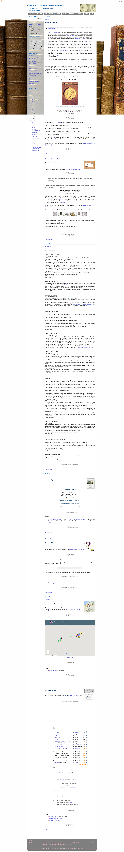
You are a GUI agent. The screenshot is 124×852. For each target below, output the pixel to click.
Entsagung (57, 762)
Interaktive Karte (53, 670)
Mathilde (51, 13)
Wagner (86, 13)
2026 (32, 90)
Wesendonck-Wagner (34, 57)
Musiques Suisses (74, 777)
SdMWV (43, 845)
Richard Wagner (51, 28)
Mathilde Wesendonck (53, 32)
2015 (32, 111)
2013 (32, 114)
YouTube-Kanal (52, 816)
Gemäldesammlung (64, 843)
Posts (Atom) (54, 836)
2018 (32, 105)
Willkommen (39, 13)
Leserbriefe (48, 246)
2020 (32, 101)
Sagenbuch (32, 844)
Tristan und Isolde (70, 35)
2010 (32, 120)
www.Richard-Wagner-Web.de (87, 456)
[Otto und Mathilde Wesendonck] (70, 216)
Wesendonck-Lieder (59, 845)
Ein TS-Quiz (52, 583)
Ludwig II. (57, 55)
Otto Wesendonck (70, 43)
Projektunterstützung (34, 81)
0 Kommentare (48, 153)
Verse (49, 522)
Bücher (64, 13)
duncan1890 (70, 848)
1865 (79, 50)
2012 (32, 116)
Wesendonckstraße (70, 844)
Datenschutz (32, 83)
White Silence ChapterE (62, 284)
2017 (32, 107)
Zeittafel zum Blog (33, 66)
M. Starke (75, 762)
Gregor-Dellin (88, 41)
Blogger (81, 848)
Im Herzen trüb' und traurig (61, 748)
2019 (32, 103)
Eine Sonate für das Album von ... (62, 741)
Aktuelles (32, 13)
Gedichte (58, 13)
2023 (32, 96)
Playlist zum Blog (49, 686)
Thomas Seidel (52, 230)
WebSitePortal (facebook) (35, 73)
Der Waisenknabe (59, 744)
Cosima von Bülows (64, 50)
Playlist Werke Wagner (54, 820)
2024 (32, 94)
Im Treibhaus (58, 735)
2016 (32, 109)
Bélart (76, 37)
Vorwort (47, 19)
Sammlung (79, 13)
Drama (38, 843)
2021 (32, 99)
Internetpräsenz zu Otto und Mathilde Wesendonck (36, 147)
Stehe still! (57, 734)
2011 (32, 118)
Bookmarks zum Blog (34, 70)
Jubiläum (76, 843)
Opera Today (70, 770)
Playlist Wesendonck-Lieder (55, 818)
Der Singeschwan (59, 746)
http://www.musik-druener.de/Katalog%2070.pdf (83, 304)
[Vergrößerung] (48, 519)
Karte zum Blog (49, 599)
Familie (46, 843)
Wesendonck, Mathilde (55, 519)
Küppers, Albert (57, 106)
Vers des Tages (49, 476)
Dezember (34, 124)
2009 (32, 122)
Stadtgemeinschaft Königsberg (85, 347)
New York (92, 843)
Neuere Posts (49, 834)
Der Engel (57, 732)
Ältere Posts (91, 834)
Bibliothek (31, 843)
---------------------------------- (35, 71)
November (34, 125)
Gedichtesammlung (54, 843)
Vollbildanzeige (69, 657)
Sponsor (59, 199)
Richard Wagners (52, 610)
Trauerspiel (48, 844)
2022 (32, 97)
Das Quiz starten (70, 568)
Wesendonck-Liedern (80, 38)
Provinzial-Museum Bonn (78, 106)
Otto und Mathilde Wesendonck (73, 169)
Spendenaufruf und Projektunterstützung (37, 143)
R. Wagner (75, 732)
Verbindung (63, 202)
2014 (32, 113)
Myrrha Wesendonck (35, 24)
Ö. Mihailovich (76, 748)
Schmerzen (57, 737)
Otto (46, 13)
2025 (32, 92)
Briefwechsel (71, 13)
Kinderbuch (82, 843)
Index (92, 13)
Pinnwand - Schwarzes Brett (52, 159)
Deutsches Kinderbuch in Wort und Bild (77, 519)
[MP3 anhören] (86, 732)
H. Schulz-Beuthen (77, 744)
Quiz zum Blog (49, 538)
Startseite (70, 834)
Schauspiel (37, 844)
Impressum (31, 85)
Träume (56, 739)
